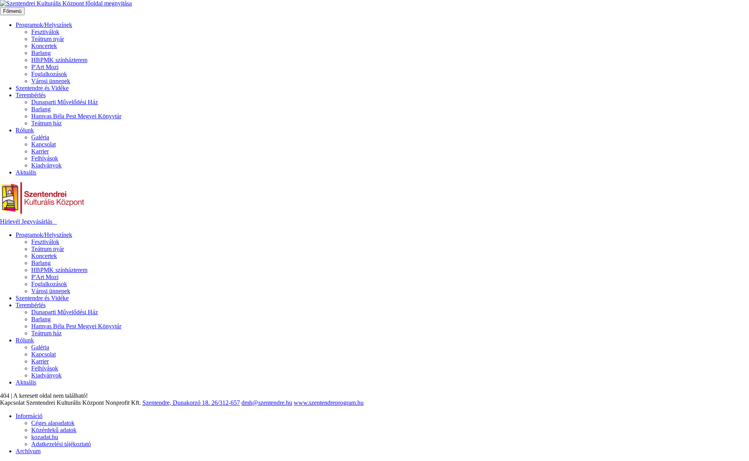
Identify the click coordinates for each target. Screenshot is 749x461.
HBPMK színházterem (59, 60)
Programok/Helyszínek (44, 24)
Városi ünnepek (50, 81)
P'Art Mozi (45, 67)
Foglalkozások (49, 74)
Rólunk (25, 130)
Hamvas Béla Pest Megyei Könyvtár (76, 116)
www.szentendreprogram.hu (329, 402)
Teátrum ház (46, 123)
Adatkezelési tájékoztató (61, 444)
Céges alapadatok (53, 423)
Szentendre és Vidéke (42, 88)
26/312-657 (225, 402)
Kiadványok (46, 165)
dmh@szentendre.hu (266, 402)
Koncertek (44, 46)
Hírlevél (10, 221)
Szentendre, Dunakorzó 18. (176, 402)
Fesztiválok (45, 31)
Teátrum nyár (47, 39)
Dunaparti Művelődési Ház (64, 102)
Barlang (41, 53)
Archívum (28, 451)
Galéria (40, 137)
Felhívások (44, 158)
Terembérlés (31, 95)
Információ (29, 416)
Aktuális (26, 172)
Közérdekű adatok (53, 430)
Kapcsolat (43, 144)
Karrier (40, 151)
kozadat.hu (44, 437)
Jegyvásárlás (37, 221)
